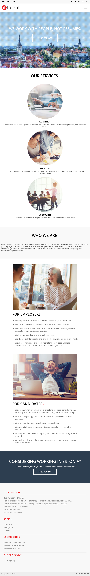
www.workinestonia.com (14, 542)
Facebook (8, 524)
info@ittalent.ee (16, 509)
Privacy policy (9, 560)
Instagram (8, 527)
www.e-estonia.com (12, 548)
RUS (13, 2)
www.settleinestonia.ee (14, 545)
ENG (4, 2)
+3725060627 (16, 512)
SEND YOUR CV (45, 38)
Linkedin (7, 530)
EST (8, 2)
